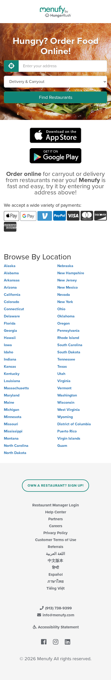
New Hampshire (70, 273)
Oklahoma (66, 316)
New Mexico (67, 287)
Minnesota (12, 417)
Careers (55, 526)
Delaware (12, 316)
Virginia (63, 381)
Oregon (63, 323)
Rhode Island (68, 338)
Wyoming (65, 417)
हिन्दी (55, 567)
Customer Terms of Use (55, 539)
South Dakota (68, 352)
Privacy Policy (55, 533)
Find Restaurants (55, 97)
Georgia (10, 330)
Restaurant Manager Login (55, 505)
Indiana (10, 359)
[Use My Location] (11, 66)
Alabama (11, 273)
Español (56, 574)
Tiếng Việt (55, 588)
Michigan (11, 410)
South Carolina (69, 345)
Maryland (11, 395)
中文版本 (55, 560)
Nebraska (65, 266)
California (12, 294)
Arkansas (12, 280)
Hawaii (10, 338)
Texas (62, 366)
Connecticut (14, 309)
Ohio (61, 309)
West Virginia (68, 410)
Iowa (8, 345)
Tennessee (66, 359)
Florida (9, 323)
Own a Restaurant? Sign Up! (56, 486)
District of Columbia (74, 424)
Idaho (8, 352)
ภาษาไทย (55, 581)
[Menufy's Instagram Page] (55, 642)
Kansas (10, 366)
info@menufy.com (58, 615)
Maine (9, 402)
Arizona (10, 287)
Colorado (11, 302)
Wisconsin (65, 402)
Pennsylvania (68, 330)
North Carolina (16, 445)
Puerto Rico (67, 431)
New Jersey (67, 280)
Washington (67, 395)
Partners (55, 519)
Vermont (64, 388)
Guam (62, 445)
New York (65, 302)
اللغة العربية (55, 553)
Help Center (55, 512)
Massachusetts (16, 388)
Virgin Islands (68, 438)
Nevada (63, 294)
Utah (61, 374)
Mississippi (13, 431)
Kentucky (11, 374)
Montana (11, 438)
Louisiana (12, 381)
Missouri (11, 424)
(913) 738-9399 (58, 608)
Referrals (55, 546)
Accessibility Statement (58, 627)
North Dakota (15, 453)
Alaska (9, 266)
